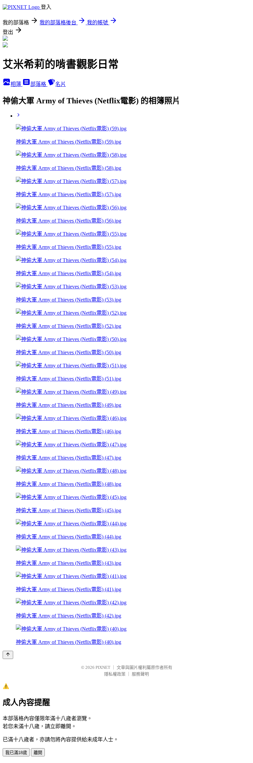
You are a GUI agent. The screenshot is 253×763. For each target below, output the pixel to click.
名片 (60, 84)
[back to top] (8, 655)
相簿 (16, 84)
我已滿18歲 (16, 752)
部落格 (38, 84)
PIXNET (103, 667)
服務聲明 (140, 673)
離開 (38, 752)
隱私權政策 (115, 673)
